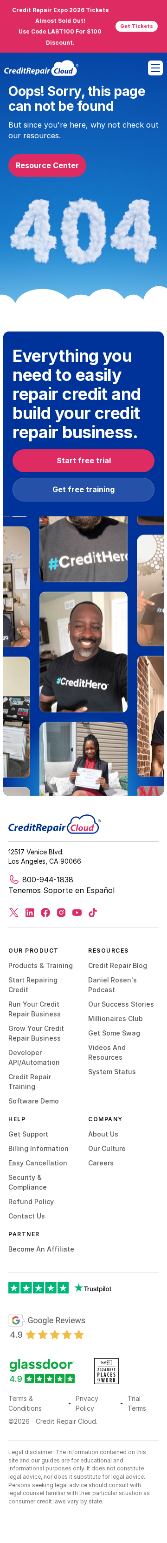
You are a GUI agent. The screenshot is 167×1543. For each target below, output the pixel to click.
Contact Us (26, 1216)
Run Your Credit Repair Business (34, 1009)
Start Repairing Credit (33, 985)
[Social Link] (13, 912)
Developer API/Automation (34, 1057)
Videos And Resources (107, 1052)
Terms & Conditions (25, 1403)
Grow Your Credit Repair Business (36, 1033)
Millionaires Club (115, 1018)
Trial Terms (137, 1403)
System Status (112, 1072)
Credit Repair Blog (117, 965)
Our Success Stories (121, 1004)
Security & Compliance (27, 1182)
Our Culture (107, 1148)
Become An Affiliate (41, 1249)
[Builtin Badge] (46, 1327)
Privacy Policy (87, 1403)
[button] (155, 68)
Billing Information (38, 1148)
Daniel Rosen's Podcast (112, 985)
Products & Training (40, 965)
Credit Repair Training (29, 1081)
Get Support (28, 1134)
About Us (103, 1134)
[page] (54, 824)
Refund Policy (31, 1201)
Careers (101, 1163)
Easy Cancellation (37, 1163)
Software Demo (33, 1101)
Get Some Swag (114, 1033)
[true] (41, 68)
